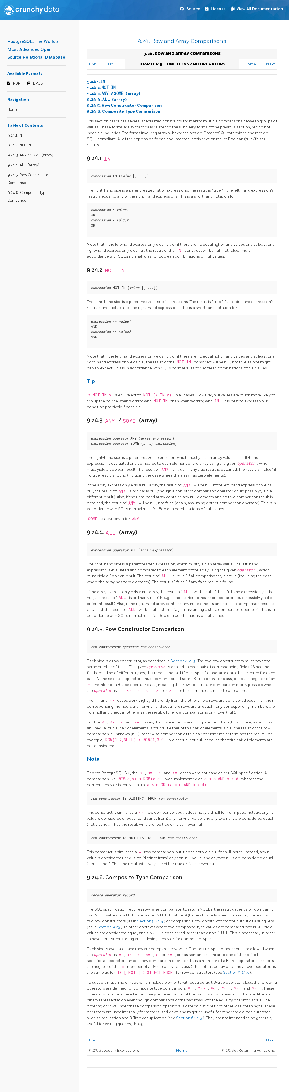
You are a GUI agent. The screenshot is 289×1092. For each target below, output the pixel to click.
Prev (93, 64)
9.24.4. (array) (107, 99)
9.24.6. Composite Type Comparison (123, 111)
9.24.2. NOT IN (19, 145)
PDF (16, 83)
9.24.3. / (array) (113, 93)
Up (110, 64)
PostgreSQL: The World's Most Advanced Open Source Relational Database (36, 49)
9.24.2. (101, 87)
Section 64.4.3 (189, 1018)
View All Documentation (260, 8)
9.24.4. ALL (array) (23, 165)
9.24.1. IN (14, 135)
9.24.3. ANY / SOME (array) (30, 155)
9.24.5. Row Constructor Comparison (124, 105)
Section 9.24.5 (150, 921)
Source (193, 8)
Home (12, 109)
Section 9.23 (109, 927)
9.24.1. (96, 81)
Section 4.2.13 (183, 661)
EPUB (38, 83)
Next (270, 64)
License (218, 8)
